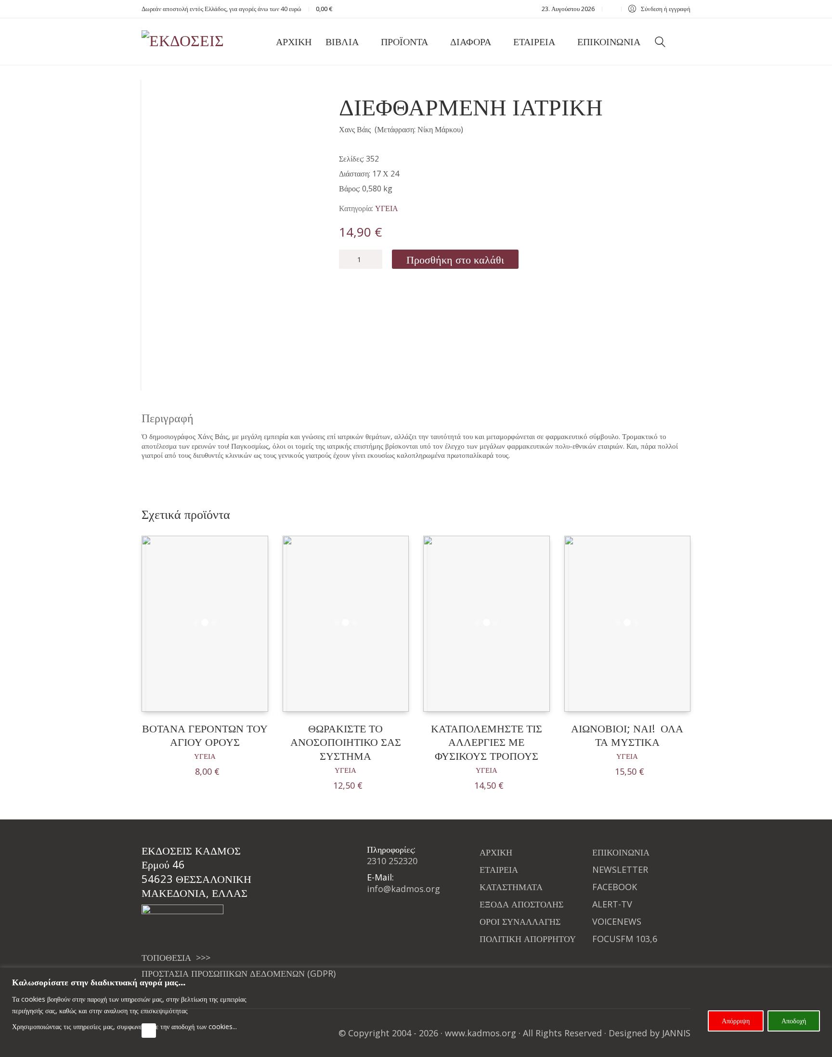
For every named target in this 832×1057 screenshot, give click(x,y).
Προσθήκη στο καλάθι (455, 259)
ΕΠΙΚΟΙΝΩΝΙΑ (621, 852)
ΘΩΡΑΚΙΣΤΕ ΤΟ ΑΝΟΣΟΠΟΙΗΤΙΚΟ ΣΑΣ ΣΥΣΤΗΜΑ (345, 742)
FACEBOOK (614, 887)
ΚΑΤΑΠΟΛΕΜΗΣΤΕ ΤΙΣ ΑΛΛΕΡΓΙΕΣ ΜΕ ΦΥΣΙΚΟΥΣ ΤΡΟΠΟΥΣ (486, 742)
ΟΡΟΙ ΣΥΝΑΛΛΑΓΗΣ (520, 921)
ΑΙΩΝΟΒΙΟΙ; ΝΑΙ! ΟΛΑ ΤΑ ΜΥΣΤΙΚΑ (627, 735)
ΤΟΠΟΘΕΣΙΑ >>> (176, 957)
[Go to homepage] (190, 41)
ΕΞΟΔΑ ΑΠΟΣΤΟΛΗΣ (521, 904)
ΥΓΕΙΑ (386, 208)
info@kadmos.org (403, 888)
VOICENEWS (616, 921)
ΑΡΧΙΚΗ (496, 852)
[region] (416, 1012)
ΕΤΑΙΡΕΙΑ (499, 869)
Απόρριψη (736, 1020)
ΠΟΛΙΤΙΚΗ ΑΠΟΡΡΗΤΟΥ (528, 938)
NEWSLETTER (620, 869)
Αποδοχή (793, 1020)
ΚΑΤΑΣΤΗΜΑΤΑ (511, 887)
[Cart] (685, 41)
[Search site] (660, 43)
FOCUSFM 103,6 (624, 938)
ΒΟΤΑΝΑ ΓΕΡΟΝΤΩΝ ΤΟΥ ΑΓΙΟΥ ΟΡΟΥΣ (205, 735)
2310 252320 (392, 861)
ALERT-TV (612, 904)
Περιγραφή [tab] (168, 418)
